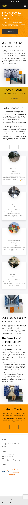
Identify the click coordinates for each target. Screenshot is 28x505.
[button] (25, 6)
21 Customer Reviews (15, 472)
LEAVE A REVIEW (11, 475)
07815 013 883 (14, 420)
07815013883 (11, 455)
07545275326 (9, 456)
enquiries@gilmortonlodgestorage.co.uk (12, 460)
